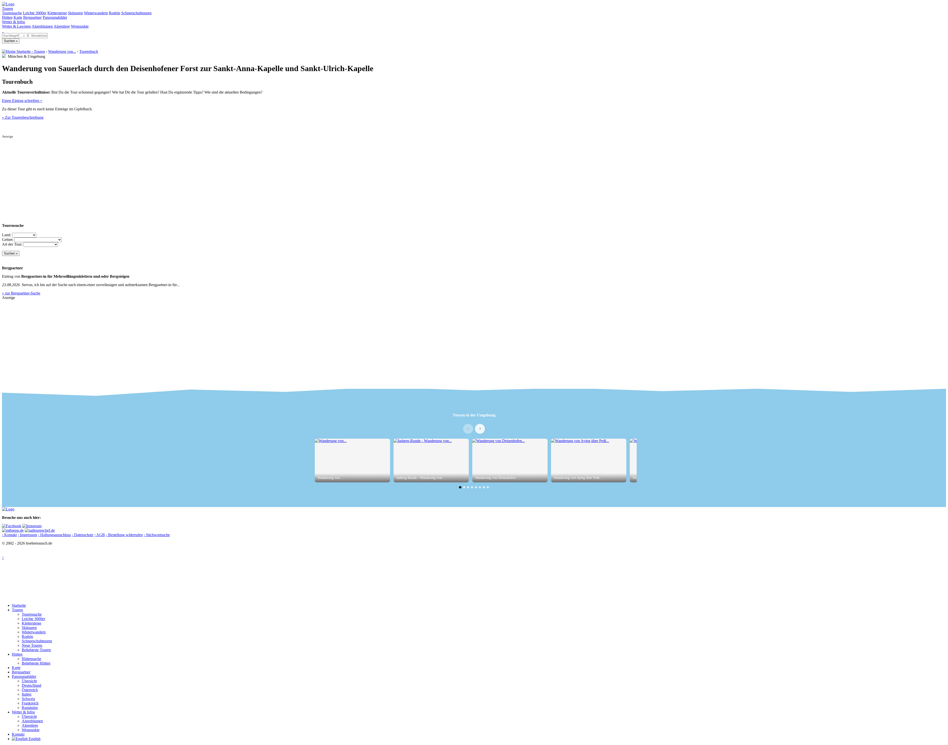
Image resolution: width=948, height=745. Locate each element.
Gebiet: (7, 239)
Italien (26, 694)
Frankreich (30, 703)
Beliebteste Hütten (36, 663)
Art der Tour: (12, 244)
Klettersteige (57, 13)
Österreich (30, 690)
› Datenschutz (82, 535)
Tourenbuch (88, 51)
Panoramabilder (55, 17)
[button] (460, 487)
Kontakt (18, 734)
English (34, 739)
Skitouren (75, 13)
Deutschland (31, 685)
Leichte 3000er (34, 13)
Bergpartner (32, 17)
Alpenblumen (42, 26)
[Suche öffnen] (2, 31)
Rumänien (30, 708)
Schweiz (28, 699)
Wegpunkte (80, 26)
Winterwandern (96, 13)
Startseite (19, 605)
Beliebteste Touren (36, 650)
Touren (7, 8)
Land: (6, 235)
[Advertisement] (150, 173)
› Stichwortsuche (157, 535)
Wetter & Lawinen (16, 26)
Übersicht (29, 681)
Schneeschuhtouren (136, 13)
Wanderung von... (62, 51)
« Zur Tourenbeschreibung (22, 117)
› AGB (99, 535)
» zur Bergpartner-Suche (21, 293)
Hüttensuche (31, 659)
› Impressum (27, 535)
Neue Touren (32, 645)
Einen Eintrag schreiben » (22, 100)
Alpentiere (62, 26)
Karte (18, 17)
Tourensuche (12, 13)
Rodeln (114, 13)
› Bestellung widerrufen (124, 535)
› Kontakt (9, 535)
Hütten (7, 17)
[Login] (3, 31)
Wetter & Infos (13, 22)
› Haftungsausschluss (54, 535)
